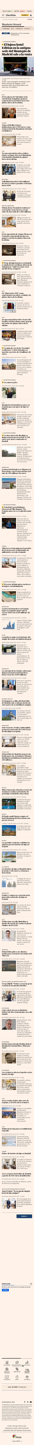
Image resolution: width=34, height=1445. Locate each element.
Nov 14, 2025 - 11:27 (18, 300)
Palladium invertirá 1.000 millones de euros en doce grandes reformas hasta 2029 (17, 183)
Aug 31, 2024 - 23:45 (20, 516)
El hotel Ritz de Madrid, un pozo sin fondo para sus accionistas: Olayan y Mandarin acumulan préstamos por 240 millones (17, 757)
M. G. (3, 134)
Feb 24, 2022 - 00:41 (19, 1017)
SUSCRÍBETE (25, 15)
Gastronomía (5, 1008)
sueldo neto (27, 1365)
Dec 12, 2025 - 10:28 (18, 243)
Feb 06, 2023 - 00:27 (12, 876)
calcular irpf (7, 1365)
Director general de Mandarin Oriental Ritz (14, 981)
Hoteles (4, 787)
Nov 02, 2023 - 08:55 (15, 708)
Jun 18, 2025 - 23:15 (20, 357)
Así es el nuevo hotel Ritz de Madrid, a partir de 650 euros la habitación (16, 1175)
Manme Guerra (6, 412)
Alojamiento (5, 867)
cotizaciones (7, 1379)
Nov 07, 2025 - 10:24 (18, 328)
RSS (15, 1430)
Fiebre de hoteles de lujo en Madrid (16, 1153)
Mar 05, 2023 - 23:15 (20, 850)
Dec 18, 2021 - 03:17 (18, 1077)
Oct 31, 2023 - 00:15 (23, 734)
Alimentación (19, 28)
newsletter (6, 1284)
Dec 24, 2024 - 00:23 (20, 476)
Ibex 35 (5, 11)
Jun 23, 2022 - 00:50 (19, 959)
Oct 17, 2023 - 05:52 (20, 797)
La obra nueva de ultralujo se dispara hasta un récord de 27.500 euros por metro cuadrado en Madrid (16, 438)
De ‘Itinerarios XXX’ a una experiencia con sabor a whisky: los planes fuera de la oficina (16, 295)
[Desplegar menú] (3, 15)
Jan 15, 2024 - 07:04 (20, 618)
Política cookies (22, 1426)
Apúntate (5, 1290)
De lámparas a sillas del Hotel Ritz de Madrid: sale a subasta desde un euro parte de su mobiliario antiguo (16, 703)
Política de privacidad (23, 1428)
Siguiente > (24, 1216)
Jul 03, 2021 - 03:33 (18, 1134)
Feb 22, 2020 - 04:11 (18, 1196)
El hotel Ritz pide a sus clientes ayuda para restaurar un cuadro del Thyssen (17, 954)
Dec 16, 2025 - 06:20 (20, 215)
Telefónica (27, 28)
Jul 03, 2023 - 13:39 (22, 823)
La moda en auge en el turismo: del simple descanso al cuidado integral (16, 638)
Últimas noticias (27, 1430)
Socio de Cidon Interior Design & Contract (13, 1189)
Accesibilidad (6, 1430)
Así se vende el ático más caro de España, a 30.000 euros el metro (15, 1101)
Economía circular (7, 699)
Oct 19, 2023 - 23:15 (20, 763)
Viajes (3, 635)
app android (27, 1379)
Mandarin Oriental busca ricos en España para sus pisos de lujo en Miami (16, 407)
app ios (17, 1379)
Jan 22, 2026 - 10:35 (20, 188)
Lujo (3, 403)
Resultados (5, 179)
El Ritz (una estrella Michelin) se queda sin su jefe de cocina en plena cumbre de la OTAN (16, 923)
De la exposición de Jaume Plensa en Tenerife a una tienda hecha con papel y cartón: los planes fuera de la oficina (17, 237)
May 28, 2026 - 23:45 (18, 106)
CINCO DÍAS (4, 106)
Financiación (5, 752)
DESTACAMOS (6, 28)
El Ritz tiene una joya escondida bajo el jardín (17, 1130)
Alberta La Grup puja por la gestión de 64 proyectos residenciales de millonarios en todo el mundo (16, 550)
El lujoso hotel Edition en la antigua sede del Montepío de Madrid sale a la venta (17, 49)
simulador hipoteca (17, 1365)
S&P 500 (16, 11)
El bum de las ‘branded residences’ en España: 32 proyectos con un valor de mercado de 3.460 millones (16, 210)
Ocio (3, 95)
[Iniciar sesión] (31, 15)
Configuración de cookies (11, 1428)
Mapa (12, 1430)
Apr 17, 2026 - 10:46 (18, 162)
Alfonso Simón (6, 78)
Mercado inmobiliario (8, 205)
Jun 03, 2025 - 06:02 (18, 386)
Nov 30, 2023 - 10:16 (20, 678)
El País (29, 19)
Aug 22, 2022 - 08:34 (12, 902)
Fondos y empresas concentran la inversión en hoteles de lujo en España (16, 897)
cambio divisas (16, 1371)
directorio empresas (27, 1372)
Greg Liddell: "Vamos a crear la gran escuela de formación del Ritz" (17, 985)
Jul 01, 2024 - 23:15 (20, 555)
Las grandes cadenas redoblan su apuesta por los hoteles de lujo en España (16, 844)
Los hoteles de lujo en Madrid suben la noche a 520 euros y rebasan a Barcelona (16, 871)
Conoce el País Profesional (17, 1387)
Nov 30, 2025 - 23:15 (20, 272)
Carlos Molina (15, 78)
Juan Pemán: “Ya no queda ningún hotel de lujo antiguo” (16, 1192)
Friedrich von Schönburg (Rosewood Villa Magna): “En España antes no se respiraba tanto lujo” (16, 510)
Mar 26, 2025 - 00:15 (20, 444)
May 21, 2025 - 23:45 (20, 412)
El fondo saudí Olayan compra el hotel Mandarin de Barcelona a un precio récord (16, 818)
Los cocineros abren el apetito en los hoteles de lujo (17, 1073)
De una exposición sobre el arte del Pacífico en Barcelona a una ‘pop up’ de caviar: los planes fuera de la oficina (17, 322)
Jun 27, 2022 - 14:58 (18, 928)
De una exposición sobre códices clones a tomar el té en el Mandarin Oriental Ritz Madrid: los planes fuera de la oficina (16, 156)
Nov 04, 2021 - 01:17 (15, 1106)
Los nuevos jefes (10, 382)
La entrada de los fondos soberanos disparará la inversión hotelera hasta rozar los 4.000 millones (16, 673)
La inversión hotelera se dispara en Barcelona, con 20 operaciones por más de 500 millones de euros (16, 471)
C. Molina (9, 823)
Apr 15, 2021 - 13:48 (18, 1179)
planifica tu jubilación (7, 1372)
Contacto (9, 1426)
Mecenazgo (5, 949)
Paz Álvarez (5, 928)
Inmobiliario (5, 467)
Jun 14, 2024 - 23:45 (20, 589)
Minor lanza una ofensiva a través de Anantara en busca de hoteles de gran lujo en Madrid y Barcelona (17, 792)
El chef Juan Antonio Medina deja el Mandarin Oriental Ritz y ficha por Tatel (16, 1046)
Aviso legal (15, 1426)
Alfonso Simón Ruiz (7, 734)
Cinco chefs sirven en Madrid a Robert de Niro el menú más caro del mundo (17, 1012)
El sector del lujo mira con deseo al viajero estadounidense (16, 585)
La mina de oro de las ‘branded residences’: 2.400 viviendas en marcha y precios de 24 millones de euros (16, 351)
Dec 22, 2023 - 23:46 (20, 642)
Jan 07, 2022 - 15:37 (18, 1051)
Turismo (4, 123)
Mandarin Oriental (11, 24)
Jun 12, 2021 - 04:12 (18, 1157)
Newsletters (19, 1430)
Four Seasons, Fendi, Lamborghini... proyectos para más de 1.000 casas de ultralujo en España (16, 729)
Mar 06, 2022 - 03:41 (19, 989)
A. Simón (4, 823)
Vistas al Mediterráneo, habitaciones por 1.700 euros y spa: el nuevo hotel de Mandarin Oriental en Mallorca (17, 128)
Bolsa (12, 28)
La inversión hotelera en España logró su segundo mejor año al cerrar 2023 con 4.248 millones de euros (16, 611)
